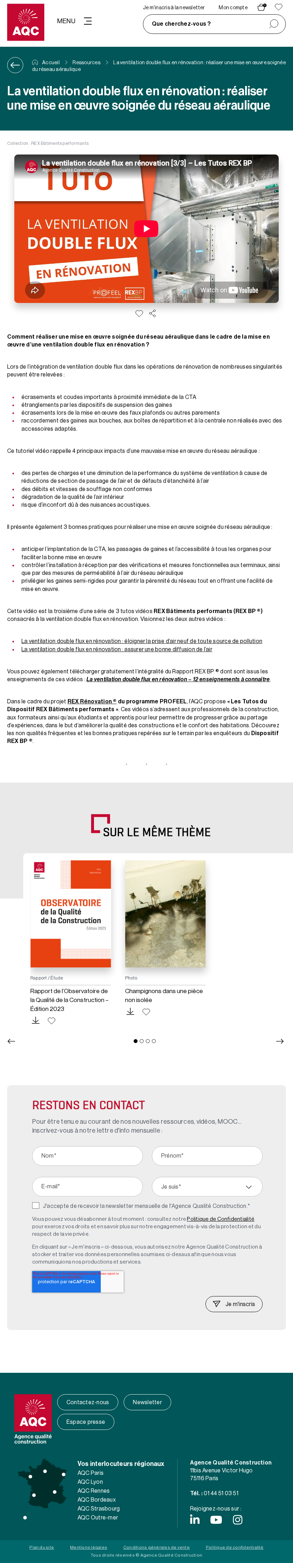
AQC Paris (91, 1473)
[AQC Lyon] (54, 1492)
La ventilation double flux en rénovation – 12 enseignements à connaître (178, 679)
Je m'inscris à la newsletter (174, 7)
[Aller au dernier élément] (11, 1041)
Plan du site (41, 1547)
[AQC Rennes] (30, 1476)
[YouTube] (216, 1520)
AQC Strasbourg (99, 1509)
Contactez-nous (87, 1402)
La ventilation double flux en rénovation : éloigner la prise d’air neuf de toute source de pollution (141, 641)
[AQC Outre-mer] (25, 1517)
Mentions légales (88, 1547)
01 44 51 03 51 (221, 1493)
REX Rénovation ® (92, 701)
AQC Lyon (90, 1482)
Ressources (86, 62)
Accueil (50, 62)
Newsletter (147, 1402)
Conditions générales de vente (156, 1547)
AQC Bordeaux (97, 1500)
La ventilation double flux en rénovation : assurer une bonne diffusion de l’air (116, 649)
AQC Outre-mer (98, 1518)
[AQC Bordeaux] (34, 1495)
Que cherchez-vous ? (181, 24)
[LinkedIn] (195, 1520)
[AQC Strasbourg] (63, 1474)
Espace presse (85, 1422)
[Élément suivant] (280, 1041)
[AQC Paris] (45, 1471)
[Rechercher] (274, 24)
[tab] (136, 1041)
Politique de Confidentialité (220, 1219)
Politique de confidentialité (235, 1547)
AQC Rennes (94, 1491)
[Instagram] (237, 1520)
